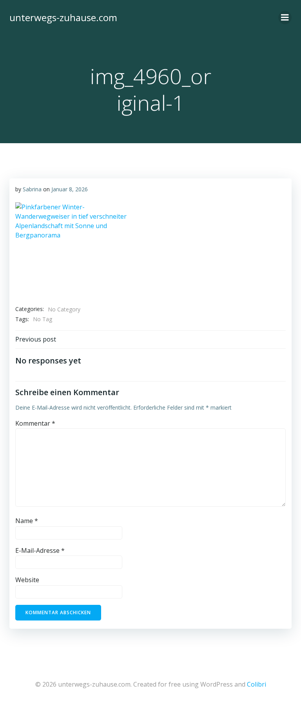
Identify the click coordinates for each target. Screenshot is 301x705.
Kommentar (35, 423)
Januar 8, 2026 (69, 189)
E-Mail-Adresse (40, 550)
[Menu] (285, 17)
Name (26, 520)
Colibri (256, 684)
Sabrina (32, 189)
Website (27, 580)
